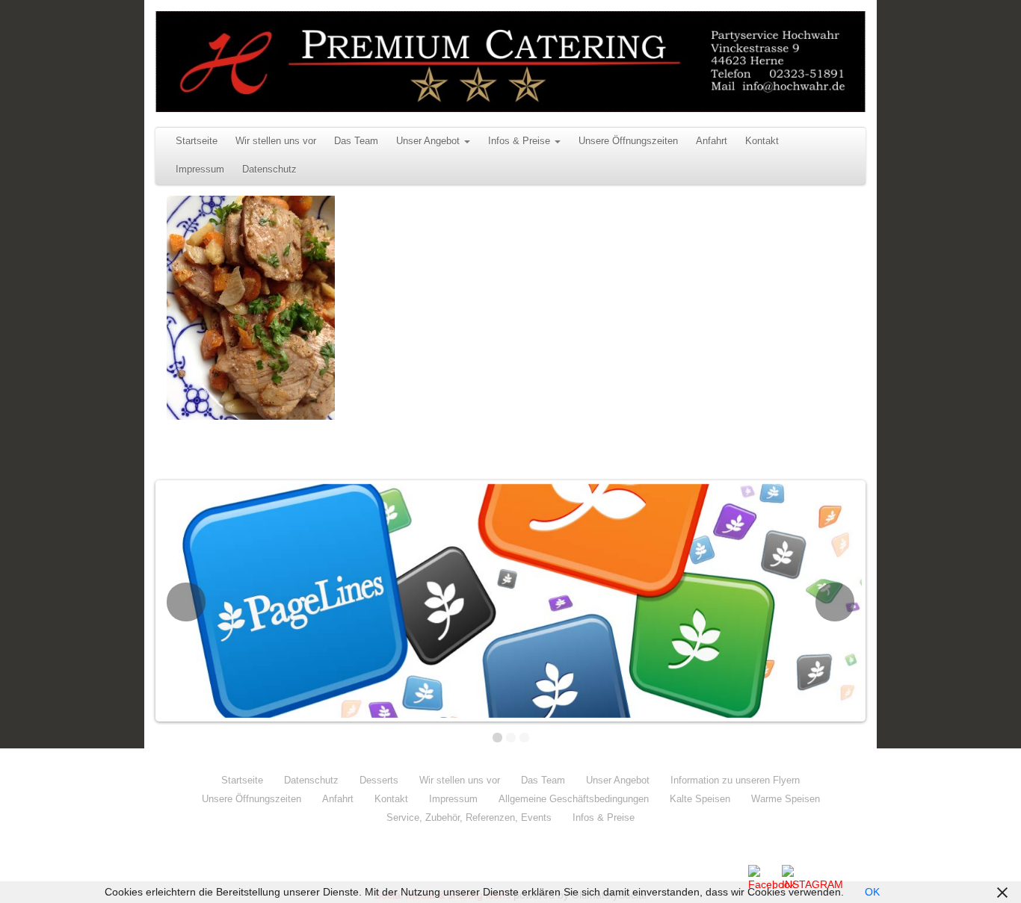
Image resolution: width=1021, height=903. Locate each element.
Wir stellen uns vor (275, 141)
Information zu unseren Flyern (735, 780)
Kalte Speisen (700, 798)
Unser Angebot (428, 141)
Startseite (197, 141)
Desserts (379, 780)
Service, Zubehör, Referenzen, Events (469, 817)
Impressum (200, 169)
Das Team (356, 141)
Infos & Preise (519, 141)
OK (872, 892)
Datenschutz (269, 169)
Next (834, 602)
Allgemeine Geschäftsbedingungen (574, 798)
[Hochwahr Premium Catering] (510, 61)
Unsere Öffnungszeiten (628, 141)
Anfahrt (711, 141)
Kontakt (762, 141)
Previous (186, 602)
